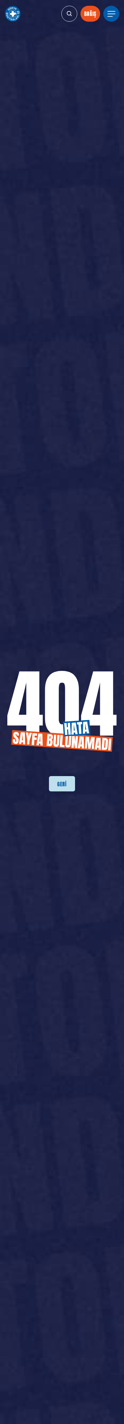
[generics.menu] (111, 14)
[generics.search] (69, 14)
